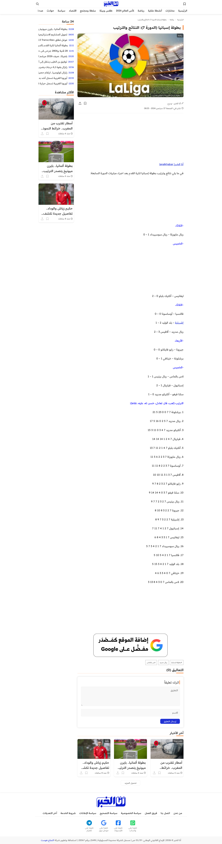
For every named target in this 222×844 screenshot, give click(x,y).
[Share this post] (80, 103)
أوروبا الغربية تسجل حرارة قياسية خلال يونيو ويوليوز (53, 83)
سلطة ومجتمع (88, 10)
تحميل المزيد (131, 783)
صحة (40, 10)
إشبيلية (179, 322)
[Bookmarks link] (184, 3)
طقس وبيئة (106, 10)
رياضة (141, 10)
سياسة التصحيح (108, 813)
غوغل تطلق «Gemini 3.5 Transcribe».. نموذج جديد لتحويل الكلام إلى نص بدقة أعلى (53, 39)
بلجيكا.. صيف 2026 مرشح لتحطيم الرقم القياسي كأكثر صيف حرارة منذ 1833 (53, 56)
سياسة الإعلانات (87, 813)
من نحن (178, 813)
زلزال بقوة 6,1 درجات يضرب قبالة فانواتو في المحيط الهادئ (53, 67)
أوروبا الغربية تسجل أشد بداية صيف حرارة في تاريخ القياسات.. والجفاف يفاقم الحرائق (53, 77)
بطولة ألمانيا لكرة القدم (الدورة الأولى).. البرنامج (53, 45)
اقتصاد (72, 10)
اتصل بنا (165, 813)
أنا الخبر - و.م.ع (175, 103)
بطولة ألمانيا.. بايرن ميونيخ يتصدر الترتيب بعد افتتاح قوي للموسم (53, 29)
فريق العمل (151, 813)
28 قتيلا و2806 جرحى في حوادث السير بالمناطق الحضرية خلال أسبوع (53, 50)
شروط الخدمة (68, 813)
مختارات (170, 10)
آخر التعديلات (50, 813)
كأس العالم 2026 (125, 10)
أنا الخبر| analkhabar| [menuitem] (171, 164)
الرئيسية (182, 10)
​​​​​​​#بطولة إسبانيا (176, 662)
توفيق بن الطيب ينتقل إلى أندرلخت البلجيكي (53, 61)
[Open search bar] (37, 3)
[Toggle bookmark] (85, 103)
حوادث (50, 10)
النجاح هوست (47, 840)
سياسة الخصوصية (131, 813)
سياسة (61, 10)
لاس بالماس (151, 662)
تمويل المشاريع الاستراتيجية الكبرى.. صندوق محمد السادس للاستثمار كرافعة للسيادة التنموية (53, 34)
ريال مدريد (163, 662)
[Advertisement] (130, 139)
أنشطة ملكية (155, 10)
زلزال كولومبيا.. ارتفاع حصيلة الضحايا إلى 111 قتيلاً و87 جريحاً (53, 72)
